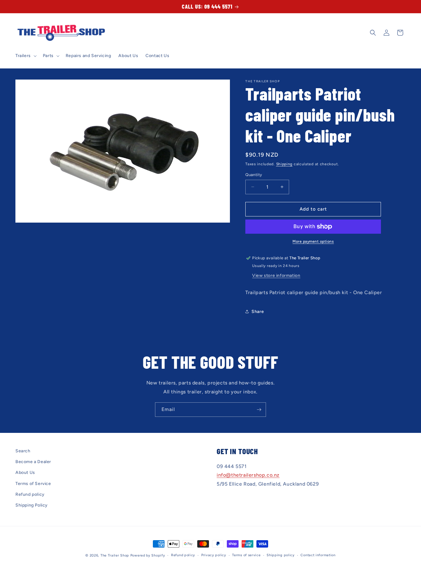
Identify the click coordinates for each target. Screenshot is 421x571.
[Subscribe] (259, 409)
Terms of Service (33, 483)
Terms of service (246, 555)
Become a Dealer (33, 461)
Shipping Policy (31, 505)
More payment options (313, 241)
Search (23, 451)
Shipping (284, 164)
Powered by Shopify (147, 555)
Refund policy (30, 494)
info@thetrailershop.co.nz (248, 475)
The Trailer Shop (114, 555)
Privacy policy (213, 555)
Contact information (317, 555)
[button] (25, 55)
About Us (25, 472)
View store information (276, 275)
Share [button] (257, 311)
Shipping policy (281, 555)
